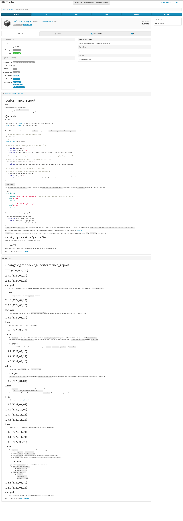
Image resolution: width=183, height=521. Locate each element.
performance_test (48, 21)
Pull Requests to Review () (19, 86)
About (178, 2)
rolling (136, 14)
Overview (20, 33)
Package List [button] (78, 2)
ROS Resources (166, 2)
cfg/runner (79, 230)
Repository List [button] (89, 2)
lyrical (107, 14)
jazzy (46, 14)
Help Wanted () (16, 82)
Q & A (134, 33)
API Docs (160, 20)
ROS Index (9, 2)
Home (4, 9)
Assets (58, 33)
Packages (11, 9)
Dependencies (97, 33)
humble (16, 14)
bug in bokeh (25, 400)
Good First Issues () (17, 84)
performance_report (22, 21)
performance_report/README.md (13, 94)
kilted (76, 14)
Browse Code (161, 23)
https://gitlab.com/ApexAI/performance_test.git (23, 62)
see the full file (24, 251)
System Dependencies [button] (102, 2)
